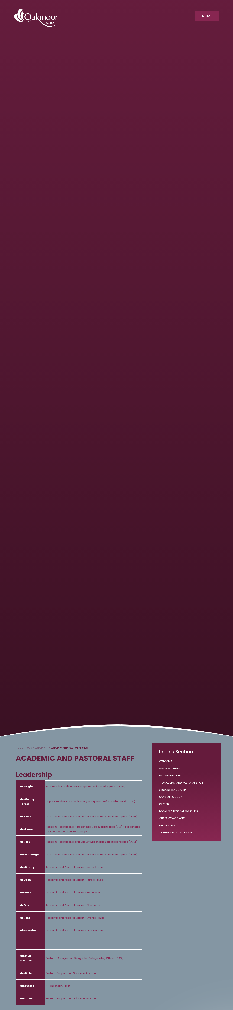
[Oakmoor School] (36, 18)
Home (19, 747)
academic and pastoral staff (69, 747)
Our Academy (36, 747)
